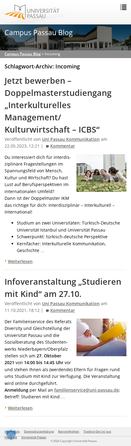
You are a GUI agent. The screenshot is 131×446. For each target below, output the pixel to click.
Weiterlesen (20, 261)
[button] (11, 435)
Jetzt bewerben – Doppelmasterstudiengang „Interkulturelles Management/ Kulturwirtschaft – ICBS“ (58, 105)
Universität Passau (33, 437)
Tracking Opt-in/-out (97, 431)
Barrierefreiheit (68, 431)
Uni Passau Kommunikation (71, 139)
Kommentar (62, 146)
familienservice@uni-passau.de (86, 390)
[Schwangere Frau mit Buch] (101, 352)
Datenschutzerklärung (39, 431)
